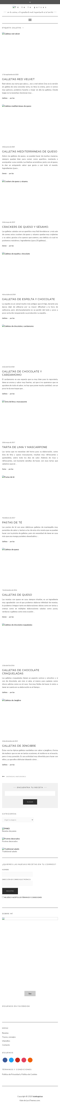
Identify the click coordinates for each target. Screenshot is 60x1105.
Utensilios (6, 1041)
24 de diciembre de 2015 (10, 741)
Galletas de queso (17, 594)
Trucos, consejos (9, 1037)
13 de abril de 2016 (8, 665)
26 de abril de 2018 (8, 367)
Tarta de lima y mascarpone (24, 447)
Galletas (4, 98)
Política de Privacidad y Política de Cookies (19, 1074)
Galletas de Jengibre (19, 745)
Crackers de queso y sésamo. (25, 226)
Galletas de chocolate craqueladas (20, 672)
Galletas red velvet (18, 79)
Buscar (30, 802)
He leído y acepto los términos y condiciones (23, 897)
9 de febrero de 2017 (8, 518)
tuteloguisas (38, 1096)
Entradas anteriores (16, 776)
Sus (30, 993)
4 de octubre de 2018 (8, 294)
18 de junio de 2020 (8, 147)
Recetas (5, 1033)
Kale (21, 1100)
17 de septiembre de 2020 (10, 74)
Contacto (6, 1045)
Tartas (4, 469)
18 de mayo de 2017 (8, 442)
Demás (4, 173)
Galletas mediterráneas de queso (29, 151)
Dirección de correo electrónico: (16, 879)
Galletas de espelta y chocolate (28, 299)
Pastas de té (12, 522)
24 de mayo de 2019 (8, 222)
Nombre (5, 869)
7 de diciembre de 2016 (9, 590)
